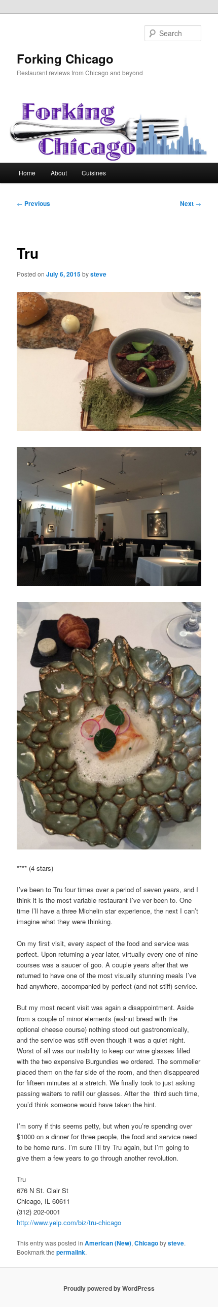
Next (190, 203)
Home (27, 172)
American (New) (108, 1243)
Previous (33, 203)
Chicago (146, 1243)
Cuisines (94, 172)
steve (98, 274)
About (59, 172)
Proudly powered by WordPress (109, 1288)
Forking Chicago (65, 58)
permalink (70, 1252)
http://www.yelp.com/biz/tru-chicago (69, 1222)
